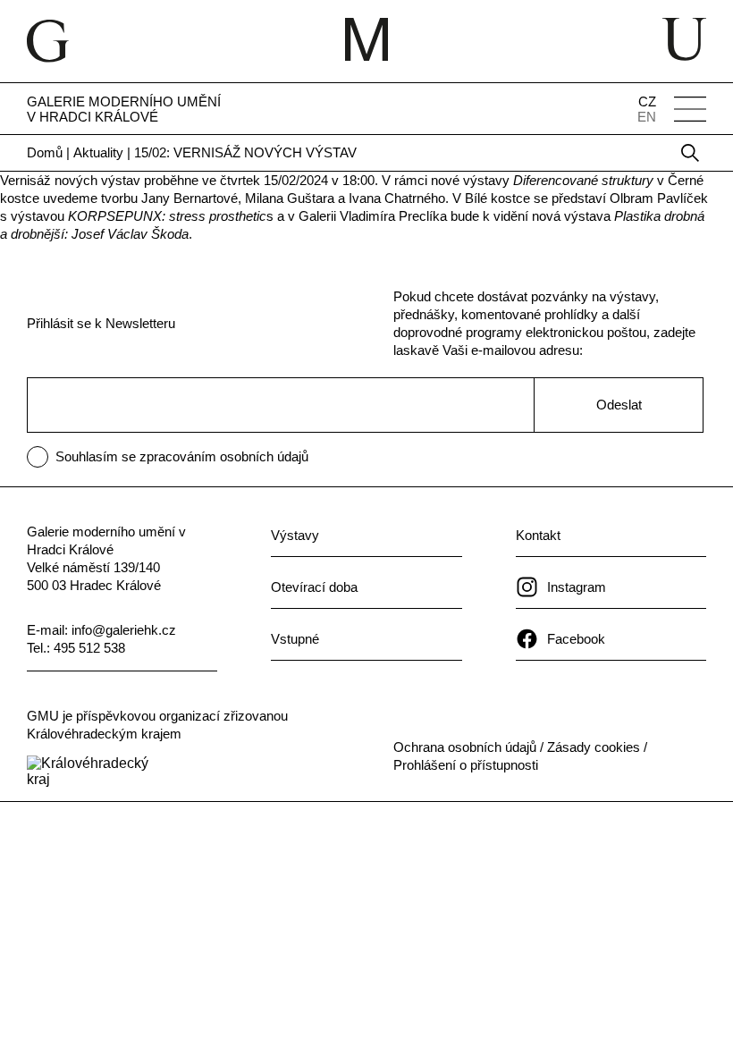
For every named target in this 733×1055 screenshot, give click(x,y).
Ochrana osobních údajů (464, 747)
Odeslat (619, 404)
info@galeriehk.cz (124, 629)
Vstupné (295, 638)
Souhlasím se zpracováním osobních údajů (181, 456)
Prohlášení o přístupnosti (465, 764)
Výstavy (295, 535)
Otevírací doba (314, 587)
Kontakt (538, 535)
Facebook (576, 638)
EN (646, 116)
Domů (45, 152)
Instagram (576, 587)
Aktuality (98, 152)
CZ (647, 101)
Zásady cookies (593, 747)
